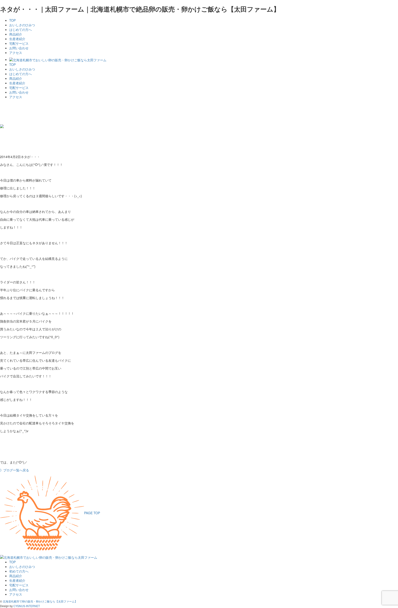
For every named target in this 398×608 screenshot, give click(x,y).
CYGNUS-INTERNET (26, 606)
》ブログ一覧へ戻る (14, 470)
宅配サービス (19, 43)
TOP (12, 20)
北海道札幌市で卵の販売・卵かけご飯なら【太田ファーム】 (40, 601)
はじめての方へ (20, 29)
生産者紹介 (17, 38)
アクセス (15, 52)
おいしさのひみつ (22, 25)
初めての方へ (19, 571)
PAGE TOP (92, 513)
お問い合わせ (19, 48)
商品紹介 (15, 34)
